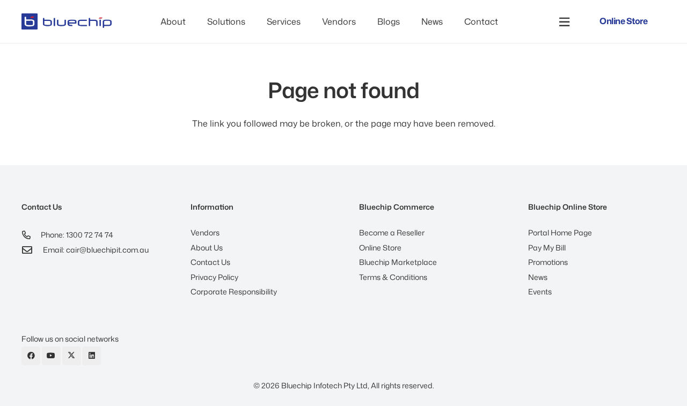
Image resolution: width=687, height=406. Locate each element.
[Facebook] (30, 355)
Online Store (380, 247)
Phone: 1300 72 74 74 (77, 235)
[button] (250, 21)
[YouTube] (51, 355)
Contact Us (210, 262)
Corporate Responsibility (234, 291)
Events (540, 291)
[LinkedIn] (91, 355)
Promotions (548, 262)
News (537, 277)
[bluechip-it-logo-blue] (66, 21)
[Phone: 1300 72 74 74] (31, 235)
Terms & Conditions (393, 277)
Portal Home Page (560, 232)
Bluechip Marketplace (398, 262)
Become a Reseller (392, 232)
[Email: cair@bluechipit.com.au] (32, 250)
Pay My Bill (547, 247)
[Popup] (564, 22)
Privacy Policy (214, 277)
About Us (207, 247)
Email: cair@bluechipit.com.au (96, 250)
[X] (71, 355)
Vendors (205, 232)
